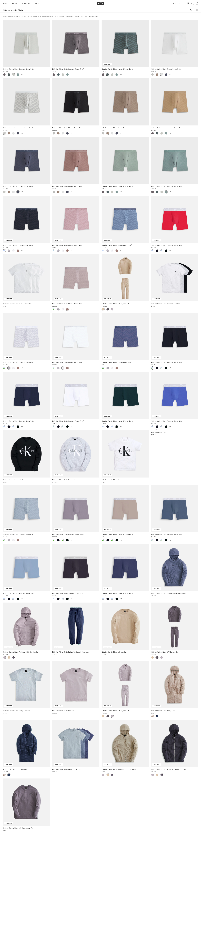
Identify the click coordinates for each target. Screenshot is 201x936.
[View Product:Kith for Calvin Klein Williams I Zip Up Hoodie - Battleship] (13, 657)
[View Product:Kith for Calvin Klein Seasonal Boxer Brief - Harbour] (18, 74)
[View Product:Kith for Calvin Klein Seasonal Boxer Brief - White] (161, 250)
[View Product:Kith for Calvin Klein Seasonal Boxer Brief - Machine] (9, 74)
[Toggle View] (197, 10)
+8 (170, 251)
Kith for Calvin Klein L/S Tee (14, 480)
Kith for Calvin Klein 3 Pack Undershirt (165, 304)
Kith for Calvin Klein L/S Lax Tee (114, 652)
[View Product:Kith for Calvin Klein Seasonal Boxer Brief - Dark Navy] (157, 250)
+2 (22, 74)
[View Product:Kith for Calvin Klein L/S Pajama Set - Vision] (112, 309)
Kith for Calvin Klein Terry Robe (163, 711)
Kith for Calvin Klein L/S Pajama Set (115, 304)
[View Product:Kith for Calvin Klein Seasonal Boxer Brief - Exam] (13, 74)
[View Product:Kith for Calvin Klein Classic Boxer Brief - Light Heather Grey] (152, 74)
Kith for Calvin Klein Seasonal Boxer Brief (117, 69)
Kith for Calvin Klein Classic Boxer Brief (18, 245)
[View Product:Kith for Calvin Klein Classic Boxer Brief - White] (161, 74)
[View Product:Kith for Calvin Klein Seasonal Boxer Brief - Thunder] (4, 74)
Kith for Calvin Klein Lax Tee (63, 711)
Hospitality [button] (179, 3)
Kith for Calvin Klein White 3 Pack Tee (17, 304)
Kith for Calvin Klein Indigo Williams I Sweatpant (70, 652)
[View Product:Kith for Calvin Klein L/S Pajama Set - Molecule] (103, 309)
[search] (192, 3)
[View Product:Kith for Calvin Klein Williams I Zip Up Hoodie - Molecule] (9, 657)
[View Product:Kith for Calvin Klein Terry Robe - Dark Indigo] (157, 716)
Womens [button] (26, 3)
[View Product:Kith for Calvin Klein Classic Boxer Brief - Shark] (166, 74)
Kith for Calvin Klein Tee (111, 480)
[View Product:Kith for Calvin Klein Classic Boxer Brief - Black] (4, 250)
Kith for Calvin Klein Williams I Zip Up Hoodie (20, 652)
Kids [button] (37, 3)
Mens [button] (14, 3)
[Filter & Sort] (191, 10)
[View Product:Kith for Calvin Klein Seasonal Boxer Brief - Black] (152, 250)
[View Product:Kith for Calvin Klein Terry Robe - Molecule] (152, 716)
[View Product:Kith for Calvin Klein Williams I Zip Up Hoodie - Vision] (4, 657)
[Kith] (100, 3)
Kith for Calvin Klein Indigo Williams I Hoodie (168, 593)
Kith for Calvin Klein (159, 432)
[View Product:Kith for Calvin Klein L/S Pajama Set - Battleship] (107, 309)
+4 (22, 251)
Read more (93, 16)
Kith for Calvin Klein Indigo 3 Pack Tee (66, 769)
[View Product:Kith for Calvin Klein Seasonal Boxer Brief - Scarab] (166, 250)
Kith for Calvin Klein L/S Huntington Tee (18, 828)
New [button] (5, 3)
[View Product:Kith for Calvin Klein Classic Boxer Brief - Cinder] (157, 74)
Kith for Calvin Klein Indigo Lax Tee (16, 711)
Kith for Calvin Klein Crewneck (63, 480)
